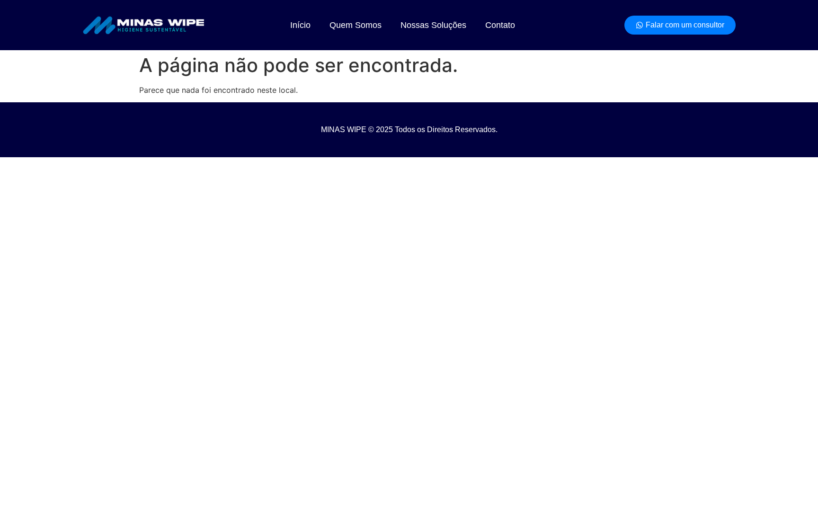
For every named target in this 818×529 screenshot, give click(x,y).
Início (300, 25)
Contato (500, 25)
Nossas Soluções (433, 25)
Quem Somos (355, 25)
